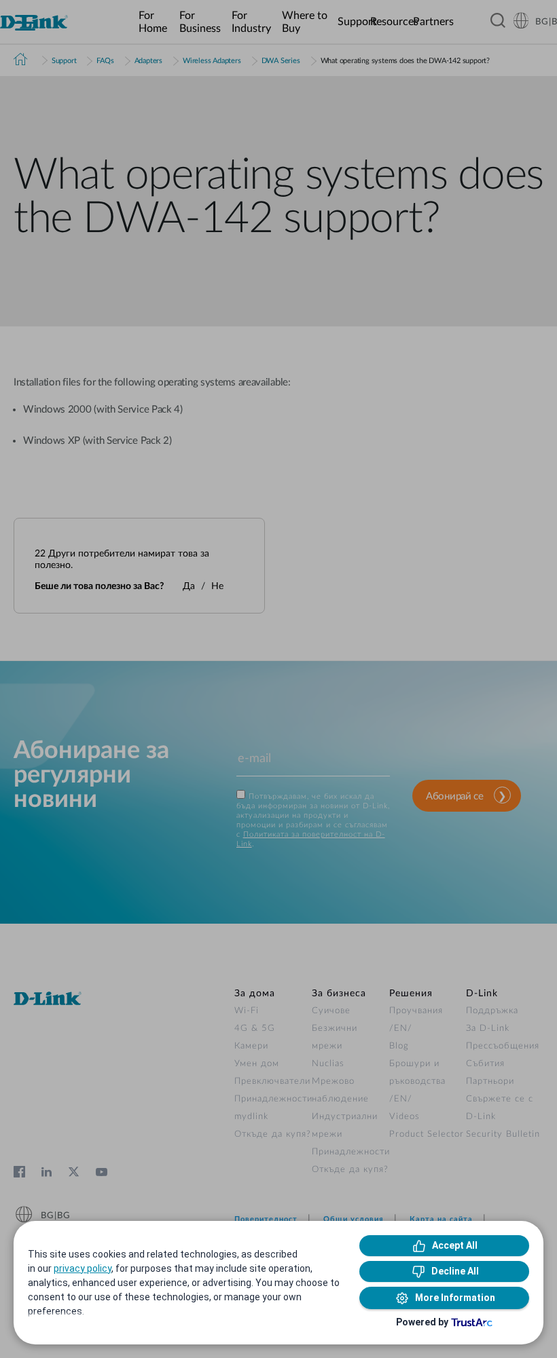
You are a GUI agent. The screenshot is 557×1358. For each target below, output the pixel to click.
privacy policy (82, 1268)
